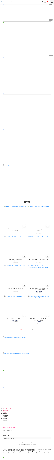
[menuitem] (21, 329)
